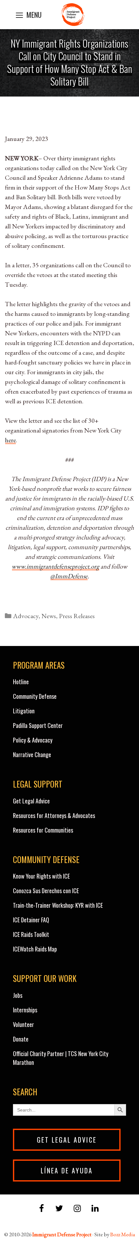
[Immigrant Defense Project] (72, 14)
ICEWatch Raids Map (35, 949)
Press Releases (77, 616)
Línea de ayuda (67, 1170)
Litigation (24, 711)
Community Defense (35, 696)
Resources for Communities (43, 830)
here (10, 440)
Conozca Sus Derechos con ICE (46, 890)
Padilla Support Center (38, 725)
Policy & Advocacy (32, 740)
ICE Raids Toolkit (31, 934)
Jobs (17, 995)
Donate (20, 1039)
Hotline (21, 681)
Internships (25, 1010)
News (48, 616)
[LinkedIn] (94, 1209)
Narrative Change (32, 754)
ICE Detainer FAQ (31, 920)
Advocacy (25, 616)
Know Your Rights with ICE (41, 876)
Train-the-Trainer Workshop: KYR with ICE (58, 905)
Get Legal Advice (31, 801)
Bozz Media (122, 1234)
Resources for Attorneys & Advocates (54, 815)
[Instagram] (77, 1209)
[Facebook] (41, 1209)
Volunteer (23, 1024)
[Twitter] (59, 1209)
